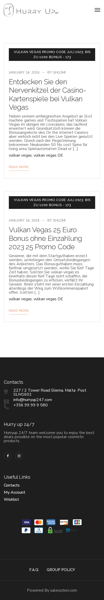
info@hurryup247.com (32, 400)
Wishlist (11, 499)
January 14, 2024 (24, 72)
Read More (19, 167)
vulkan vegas (20, 155)
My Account (14, 492)
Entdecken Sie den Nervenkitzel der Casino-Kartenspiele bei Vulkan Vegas (47, 95)
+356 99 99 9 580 (30, 405)
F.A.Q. (34, 570)
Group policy (61, 570)
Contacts (12, 485)
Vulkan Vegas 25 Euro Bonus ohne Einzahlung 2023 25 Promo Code (45, 238)
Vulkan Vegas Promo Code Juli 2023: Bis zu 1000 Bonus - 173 (52, 54)
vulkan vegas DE (48, 155)
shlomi (59, 72)
